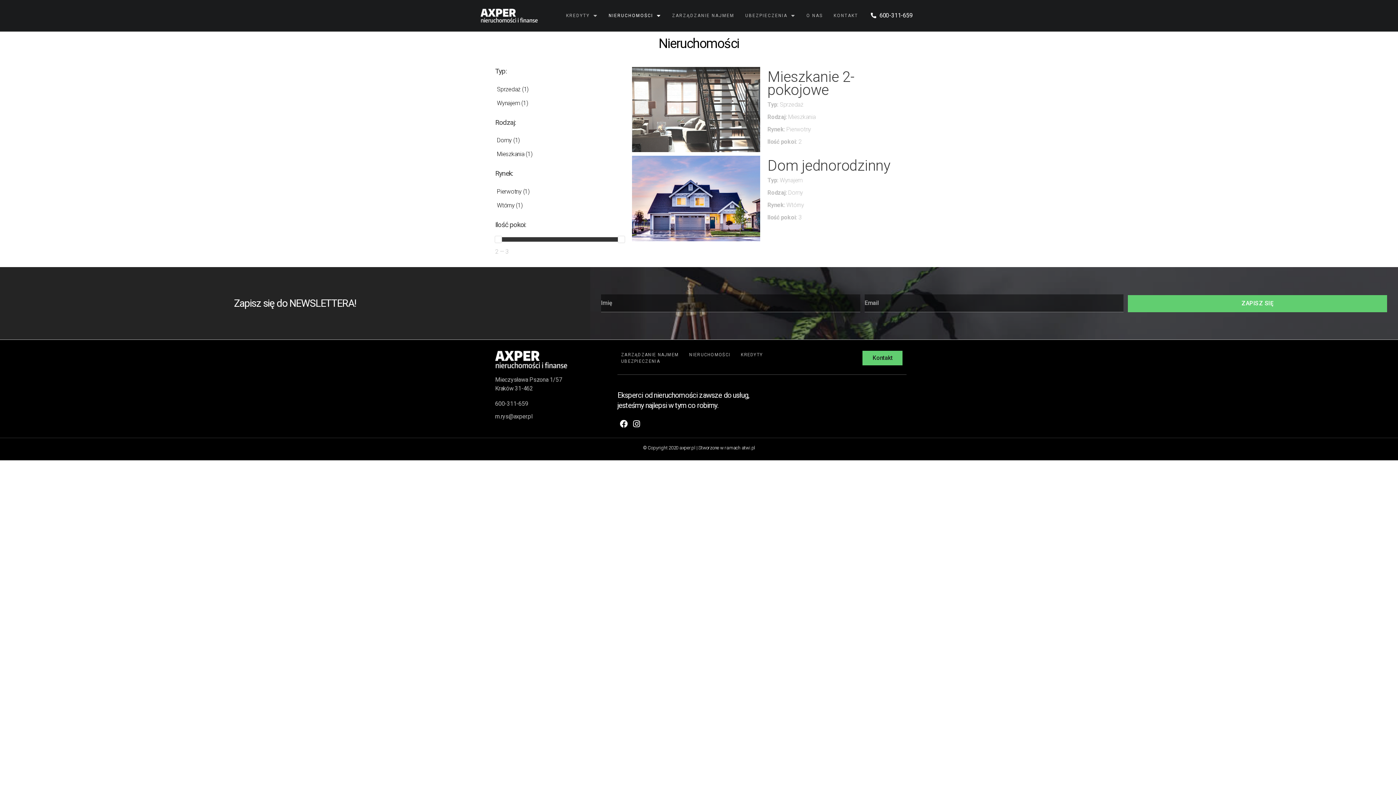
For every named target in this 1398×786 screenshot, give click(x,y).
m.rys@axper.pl (514, 416)
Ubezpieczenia (766, 15)
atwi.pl (748, 447)
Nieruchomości (631, 15)
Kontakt (846, 15)
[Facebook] (623, 424)
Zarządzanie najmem (703, 15)
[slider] (498, 239)
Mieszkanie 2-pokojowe (810, 83)
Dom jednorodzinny (828, 165)
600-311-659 (511, 403)
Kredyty (578, 15)
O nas (814, 15)
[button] (882, 358)
